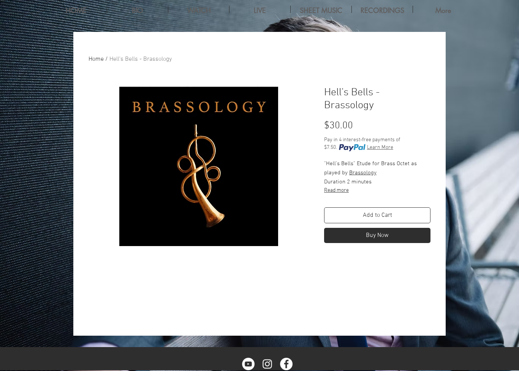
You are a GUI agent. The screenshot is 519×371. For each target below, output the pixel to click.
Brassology (363, 172)
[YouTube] (248, 364)
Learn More (380, 147)
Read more (336, 190)
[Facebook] (286, 364)
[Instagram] (267, 364)
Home (96, 59)
